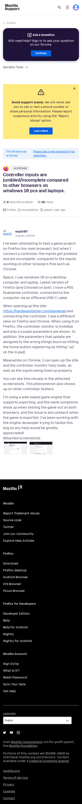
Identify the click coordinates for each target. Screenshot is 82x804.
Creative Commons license (49, 761)
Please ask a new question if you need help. (54, 153)
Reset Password (15, 677)
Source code (12, 520)
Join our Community (18, 534)
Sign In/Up (11, 664)
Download (10, 563)
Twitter (8, 527)
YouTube (11, 732)
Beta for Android (15, 627)
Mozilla (12, 488)
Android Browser (15, 577)
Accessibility (30, 210)
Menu (67, 7)
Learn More (41, 131)
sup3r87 (21, 231)
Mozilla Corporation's (27, 742)
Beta (6, 620)
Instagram (18, 732)
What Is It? (11, 670)
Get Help (9, 691)
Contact (9, 798)
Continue (41, 53)
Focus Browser (14, 591)
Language (9, 713)
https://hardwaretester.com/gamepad (34, 311)
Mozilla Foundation (23, 746)
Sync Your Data (14, 684)
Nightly (8, 634)
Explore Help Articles (18, 540)
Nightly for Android (17, 641)
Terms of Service (15, 777)
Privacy (8, 784)
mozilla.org (11, 771)
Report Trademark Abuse (21, 513)
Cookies (9, 791)
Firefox (11, 23)
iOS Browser (12, 584)
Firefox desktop (15, 570)
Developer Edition (16, 613)
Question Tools (13, 67)
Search (59, 7)
